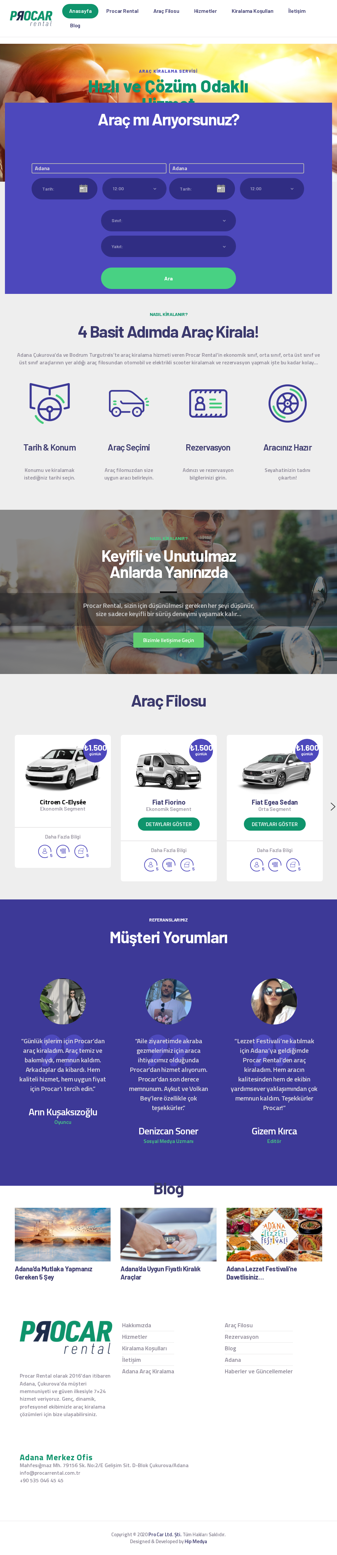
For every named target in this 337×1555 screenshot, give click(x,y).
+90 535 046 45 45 (42, 1480)
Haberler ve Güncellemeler (259, 1371)
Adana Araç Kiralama (148, 1371)
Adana (233, 1359)
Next (333, 807)
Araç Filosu (239, 1325)
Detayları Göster (169, 824)
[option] (63, 801)
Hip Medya (196, 1541)
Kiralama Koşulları (144, 1348)
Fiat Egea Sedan (275, 802)
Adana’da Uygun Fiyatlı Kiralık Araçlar (160, 1273)
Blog (230, 1348)
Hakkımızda (136, 1325)
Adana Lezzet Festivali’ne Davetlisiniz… (261, 1273)
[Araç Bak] (168, 769)
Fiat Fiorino (169, 802)
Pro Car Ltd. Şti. (165, 1534)
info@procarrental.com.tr (50, 1473)
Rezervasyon (242, 1336)
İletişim (131, 1359)
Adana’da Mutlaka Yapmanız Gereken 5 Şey (53, 1273)
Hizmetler (134, 1336)
